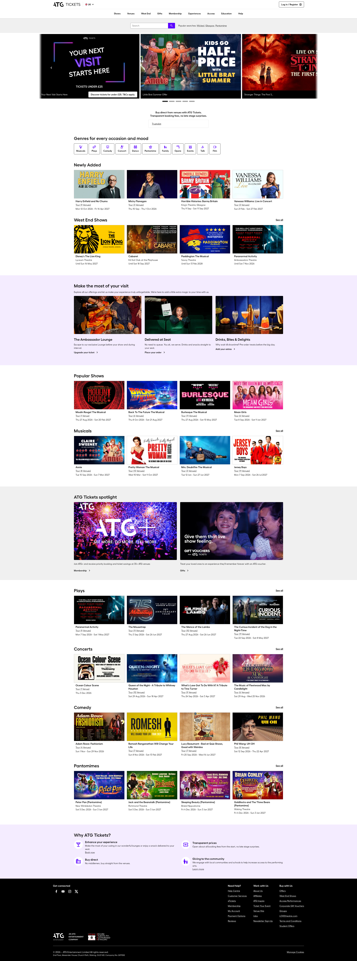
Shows (117, 13)
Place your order (153, 352)
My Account (234, 911)
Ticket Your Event (262, 906)
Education (226, 13)
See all (279, 220)
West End (146, 13)
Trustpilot (156, 124)
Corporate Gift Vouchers (291, 906)
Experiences (194, 13)
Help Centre (234, 891)
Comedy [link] (107, 151)
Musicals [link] (80, 151)
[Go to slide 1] (165, 101)
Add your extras (224, 349)
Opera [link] (178, 151)
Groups (283, 911)
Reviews (232, 921)
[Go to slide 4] (185, 101)
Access (211, 13)
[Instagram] (69, 891)
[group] (89, 66)
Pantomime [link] (150, 151)
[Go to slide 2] (171, 101)
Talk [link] (203, 151)
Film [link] (215, 151)
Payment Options (236, 916)
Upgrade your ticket (84, 352)
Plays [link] (94, 151)
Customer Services (237, 896)
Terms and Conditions (290, 921)
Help (240, 13)
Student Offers (286, 926)
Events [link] (190, 151)
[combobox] (153, 25)
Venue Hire (258, 911)
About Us (258, 891)
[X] (76, 891)
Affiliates (257, 896)
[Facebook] (56, 891)
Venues (130, 13)
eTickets (232, 901)
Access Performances (290, 901)
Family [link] (165, 151)
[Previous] (51, 67)
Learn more (198, 869)
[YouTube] (63, 891)
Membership (175, 13)
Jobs (255, 916)
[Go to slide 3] (178, 101)
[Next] (305, 67)
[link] (99, 191)
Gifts (159, 13)
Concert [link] (122, 151)
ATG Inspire (258, 901)
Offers (282, 891)
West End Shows (287, 896)
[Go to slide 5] (192, 101)
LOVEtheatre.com (288, 916)
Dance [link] (135, 151)
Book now (90, 852)
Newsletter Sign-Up (263, 921)
